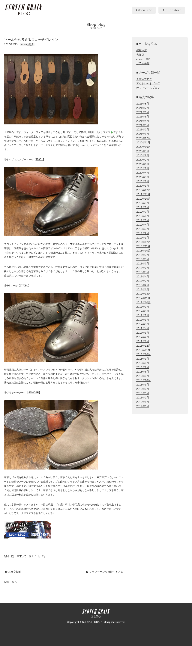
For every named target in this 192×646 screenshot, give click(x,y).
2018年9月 (142, 255)
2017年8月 (142, 311)
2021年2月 (142, 129)
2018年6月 (142, 268)
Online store (171, 10)
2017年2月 (142, 337)
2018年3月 (142, 280)
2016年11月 (143, 350)
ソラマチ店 (142, 63)
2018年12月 (143, 242)
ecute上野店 (143, 59)
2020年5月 (142, 168)
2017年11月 (143, 298)
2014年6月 (142, 406)
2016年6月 (142, 371)
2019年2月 (142, 233)
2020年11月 (143, 142)
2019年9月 (142, 203)
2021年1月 (142, 134)
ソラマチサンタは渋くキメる (105, 571)
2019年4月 (142, 224)
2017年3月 (142, 332)
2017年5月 (142, 324)
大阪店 (140, 54)
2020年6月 (142, 164)
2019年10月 (143, 198)
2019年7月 (142, 211)
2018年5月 (142, 272)
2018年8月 (142, 259)
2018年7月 (142, 263)
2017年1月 (142, 341)
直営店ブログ (144, 79)
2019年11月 (143, 194)
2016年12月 (143, 345)
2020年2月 (142, 181)
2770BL (24, 285)
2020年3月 (142, 177)
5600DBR (33, 392)
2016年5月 (142, 376)
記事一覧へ (10, 581)
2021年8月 (142, 103)
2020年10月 (143, 146)
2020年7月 (142, 159)
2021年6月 (142, 112)
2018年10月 (143, 250)
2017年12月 (143, 293)
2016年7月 (142, 367)
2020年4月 (142, 172)
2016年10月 (143, 354)
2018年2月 (142, 285)
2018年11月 (143, 246)
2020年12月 (143, 138)
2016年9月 (142, 358)
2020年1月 (142, 185)
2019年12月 (143, 190)
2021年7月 (142, 108)
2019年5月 (142, 220)
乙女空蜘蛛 (14, 571)
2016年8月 (142, 363)
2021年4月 (142, 121)
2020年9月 (142, 151)
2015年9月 (142, 384)
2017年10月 (143, 302)
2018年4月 (142, 276)
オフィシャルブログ (148, 87)
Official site (143, 10)
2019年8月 (142, 207)
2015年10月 (143, 380)
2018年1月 (142, 289)
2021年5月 (142, 116)
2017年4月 (142, 328)
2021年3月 (142, 125)
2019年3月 (142, 229)
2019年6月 (142, 216)
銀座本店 (141, 50)
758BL (39, 159)
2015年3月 (142, 393)
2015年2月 (142, 397)
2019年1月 (142, 237)
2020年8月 (142, 155)
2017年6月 (142, 319)
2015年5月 (142, 389)
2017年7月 (142, 315)
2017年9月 (142, 306)
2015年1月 (142, 402)
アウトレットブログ (148, 83)
